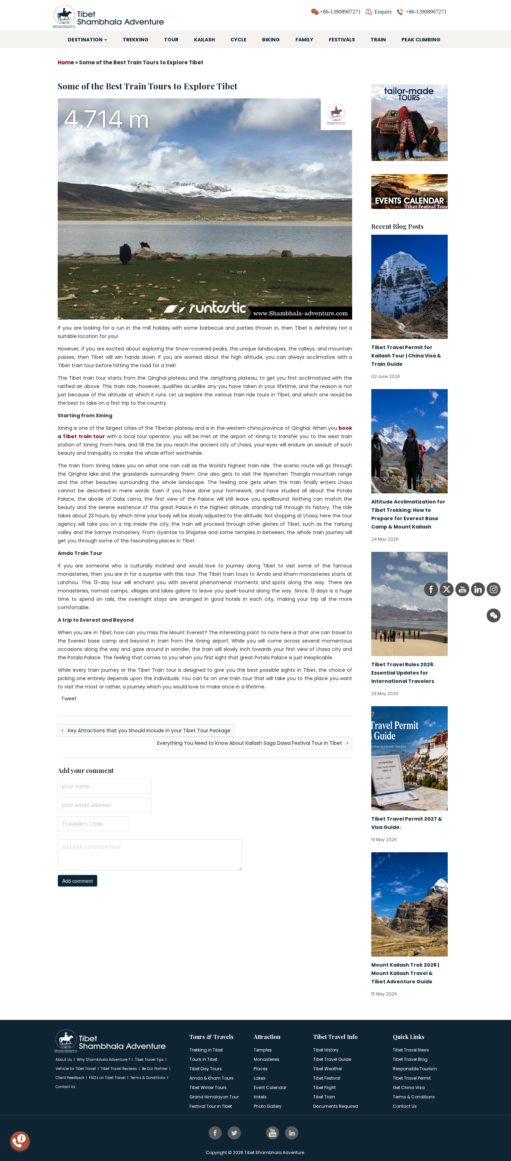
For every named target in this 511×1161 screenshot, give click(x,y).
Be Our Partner (155, 1068)
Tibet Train (324, 1097)
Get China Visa (409, 1087)
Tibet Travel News (411, 1050)
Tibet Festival (326, 1078)
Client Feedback (70, 1077)
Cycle (238, 39)
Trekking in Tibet (206, 1050)
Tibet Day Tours (205, 1069)
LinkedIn (292, 1132)
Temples (263, 1050)
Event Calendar (270, 1087)
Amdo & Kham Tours (211, 1078)
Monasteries (266, 1059)
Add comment (77, 880)
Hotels (260, 1097)
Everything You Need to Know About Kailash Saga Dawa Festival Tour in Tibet (250, 743)
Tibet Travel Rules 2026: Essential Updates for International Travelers (403, 673)
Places (261, 1069)
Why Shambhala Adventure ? (103, 1059)
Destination (86, 39)
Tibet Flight (324, 1087)
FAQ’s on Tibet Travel (107, 1077)
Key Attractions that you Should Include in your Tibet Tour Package (148, 730)
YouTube (273, 1132)
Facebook (216, 1132)
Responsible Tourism (415, 1069)
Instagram (254, 1132)
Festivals (342, 39)
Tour (171, 39)
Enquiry (383, 12)
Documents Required (335, 1106)
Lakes (260, 1078)
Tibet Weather (327, 1069)
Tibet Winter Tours (208, 1087)
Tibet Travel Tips (149, 1059)
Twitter (235, 1132)
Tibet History (326, 1050)
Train (378, 39)
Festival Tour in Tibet (210, 1106)
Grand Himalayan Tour (214, 1097)
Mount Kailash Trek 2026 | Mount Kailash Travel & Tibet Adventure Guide (405, 973)
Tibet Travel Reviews (119, 1068)
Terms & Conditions (147, 1077)
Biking (271, 39)
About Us (64, 1059)
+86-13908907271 (426, 12)
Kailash (204, 39)
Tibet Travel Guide (332, 1059)
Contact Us (65, 1086)
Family (304, 39)
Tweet (68, 698)
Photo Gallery (268, 1106)
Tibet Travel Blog (410, 1059)
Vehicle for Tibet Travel (76, 1068)
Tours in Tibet (203, 1059)
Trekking (135, 39)
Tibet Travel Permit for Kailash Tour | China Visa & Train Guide (406, 356)
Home (66, 62)
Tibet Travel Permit (412, 1078)
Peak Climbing (421, 39)
